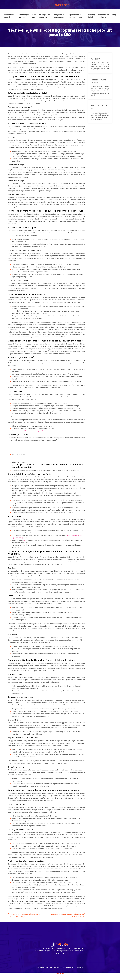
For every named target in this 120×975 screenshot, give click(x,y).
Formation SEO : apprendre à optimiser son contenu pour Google (25, 915)
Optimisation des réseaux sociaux (75, 16)
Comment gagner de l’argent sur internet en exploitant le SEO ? (67, 915)
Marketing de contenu (24, 16)
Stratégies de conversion (44, 16)
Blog (114, 15)
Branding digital (91, 16)
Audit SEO (34, 16)
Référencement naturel (10, 16)
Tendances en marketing (103, 16)
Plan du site (60, 974)
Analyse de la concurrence (59, 16)
